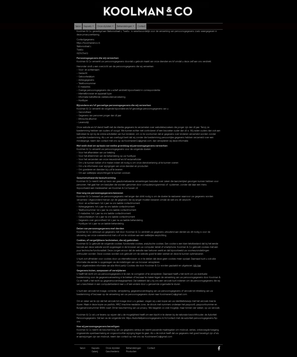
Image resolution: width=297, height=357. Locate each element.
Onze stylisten (104, 26)
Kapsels (88, 26)
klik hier (197, 265)
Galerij (95, 351)
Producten (131, 351)
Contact (141, 26)
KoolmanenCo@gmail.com (138, 141)
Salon (78, 26)
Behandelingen (124, 26)
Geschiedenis (112, 351)
